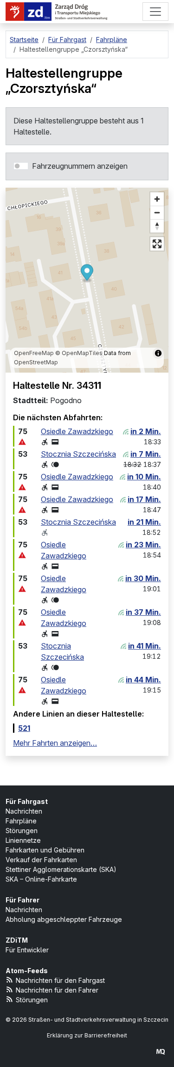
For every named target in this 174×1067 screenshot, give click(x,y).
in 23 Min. (143, 544)
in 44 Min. (143, 679)
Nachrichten (24, 811)
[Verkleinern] (157, 212)
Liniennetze (23, 840)
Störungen (22, 830)
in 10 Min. (144, 476)
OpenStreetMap (36, 362)
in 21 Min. (144, 522)
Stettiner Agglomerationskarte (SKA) (61, 869)
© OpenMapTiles (79, 353)
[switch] (20, 166)
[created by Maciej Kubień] (160, 1051)
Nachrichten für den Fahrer (57, 990)
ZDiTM (17, 940)
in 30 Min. (143, 578)
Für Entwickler (27, 950)
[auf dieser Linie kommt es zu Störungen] (22, 442)
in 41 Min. (144, 645)
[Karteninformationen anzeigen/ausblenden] (158, 353)
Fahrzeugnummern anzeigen (80, 166)
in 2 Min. (145, 431)
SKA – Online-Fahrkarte (41, 879)
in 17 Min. (144, 499)
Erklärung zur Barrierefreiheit (87, 1035)
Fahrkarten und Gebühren (45, 850)
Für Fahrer (22, 900)
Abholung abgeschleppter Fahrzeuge (64, 919)
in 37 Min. (143, 612)
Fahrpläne (21, 821)
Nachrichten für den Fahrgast (60, 980)
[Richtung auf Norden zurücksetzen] (157, 226)
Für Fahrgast (27, 801)
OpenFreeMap (34, 353)
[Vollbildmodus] (157, 244)
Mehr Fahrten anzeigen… (55, 743)
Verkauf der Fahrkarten (41, 860)
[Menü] (155, 11)
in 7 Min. (145, 454)
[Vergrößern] (157, 199)
